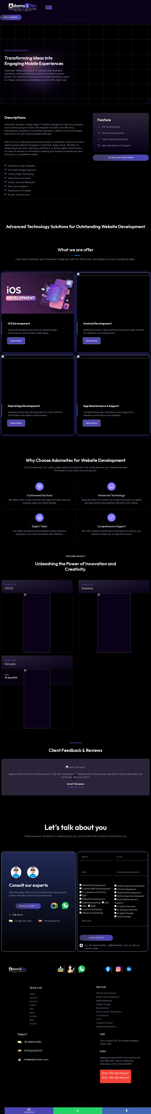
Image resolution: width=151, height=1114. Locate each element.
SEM (84, 905)
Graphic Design (125, 913)
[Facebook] (126, 1110)
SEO (106, 902)
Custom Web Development (96, 888)
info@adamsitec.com (36, 1059)
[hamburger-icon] (48, 7)
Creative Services (126, 906)
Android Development (129, 892)
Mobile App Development (131, 885)
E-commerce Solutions (94, 892)
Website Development (94, 885)
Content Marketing (92, 909)
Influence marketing (92, 912)
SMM (93, 905)
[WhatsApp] (77, 1110)
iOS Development (126, 889)
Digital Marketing (91, 902)
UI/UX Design (124, 916)
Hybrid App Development (131, 896)
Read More (16, 340)
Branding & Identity (127, 909)
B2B (84, 895)
